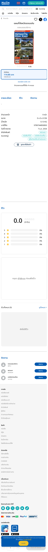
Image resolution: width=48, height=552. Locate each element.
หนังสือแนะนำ (5, 400)
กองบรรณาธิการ (24, 27)
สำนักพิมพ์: (5, 132)
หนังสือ (10, 13)
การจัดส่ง (4, 461)
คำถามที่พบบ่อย (6, 468)
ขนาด (3, 118)
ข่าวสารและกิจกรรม (7, 414)
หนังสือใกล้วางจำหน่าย (8, 403)
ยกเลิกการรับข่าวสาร (7, 472)
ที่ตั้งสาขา (4, 497)
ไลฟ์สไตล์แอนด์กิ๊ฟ (7, 443)
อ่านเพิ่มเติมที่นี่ (27, 540)
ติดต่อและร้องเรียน (7, 486)
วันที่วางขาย (6, 128)
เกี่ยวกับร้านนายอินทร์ (8, 482)
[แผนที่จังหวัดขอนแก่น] (40, 19)
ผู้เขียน (3, 411)
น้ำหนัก (4, 121)
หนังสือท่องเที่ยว (40, 135)
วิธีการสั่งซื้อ (5, 454)
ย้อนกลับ (5, 18)
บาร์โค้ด (4, 125)
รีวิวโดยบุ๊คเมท (5, 418)
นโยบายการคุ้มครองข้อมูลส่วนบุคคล (12, 493)
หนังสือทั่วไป (27, 135)
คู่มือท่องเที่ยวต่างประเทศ (37, 139)
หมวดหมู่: (5, 135)
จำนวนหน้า (5, 114)
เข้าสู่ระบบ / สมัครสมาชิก (36, 3)
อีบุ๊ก (17, 13)
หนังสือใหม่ (4, 396)
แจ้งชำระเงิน (5, 465)
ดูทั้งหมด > (43, 307)
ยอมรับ (23, 543)
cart (24, 3)
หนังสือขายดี (5, 393)
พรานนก (43, 132)
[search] (3, 9)
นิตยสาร (25, 13)
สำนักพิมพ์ (4, 407)
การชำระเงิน (5, 457)
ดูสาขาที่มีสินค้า (26, 144)
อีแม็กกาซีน (35, 13)
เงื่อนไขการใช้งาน (6, 490)
